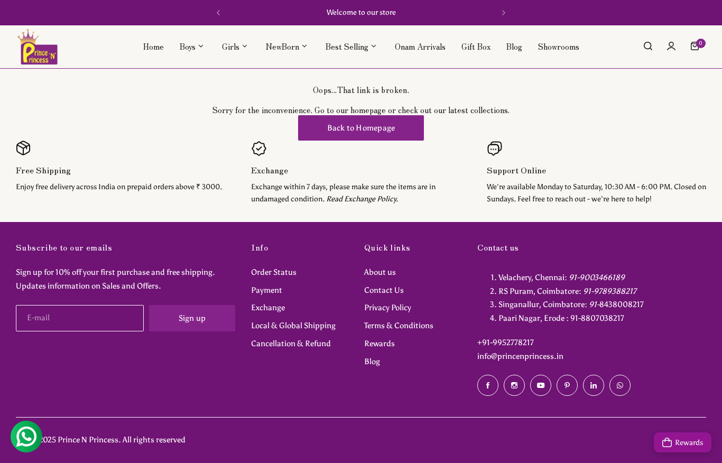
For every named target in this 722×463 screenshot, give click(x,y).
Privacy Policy (387, 307)
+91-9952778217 (505, 342)
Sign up (192, 318)
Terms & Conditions (398, 325)
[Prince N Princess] (37, 46)
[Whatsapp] (620, 385)
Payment (266, 290)
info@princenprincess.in (520, 356)
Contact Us (384, 290)
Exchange (268, 307)
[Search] (648, 46)
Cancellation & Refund (291, 343)
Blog (372, 361)
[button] (218, 13)
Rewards (379, 343)
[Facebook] (487, 385)
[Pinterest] (567, 385)
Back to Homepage (361, 128)
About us (380, 272)
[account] (671, 46)
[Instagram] (514, 385)
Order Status (274, 272)
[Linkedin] (593, 385)
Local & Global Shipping (293, 325)
